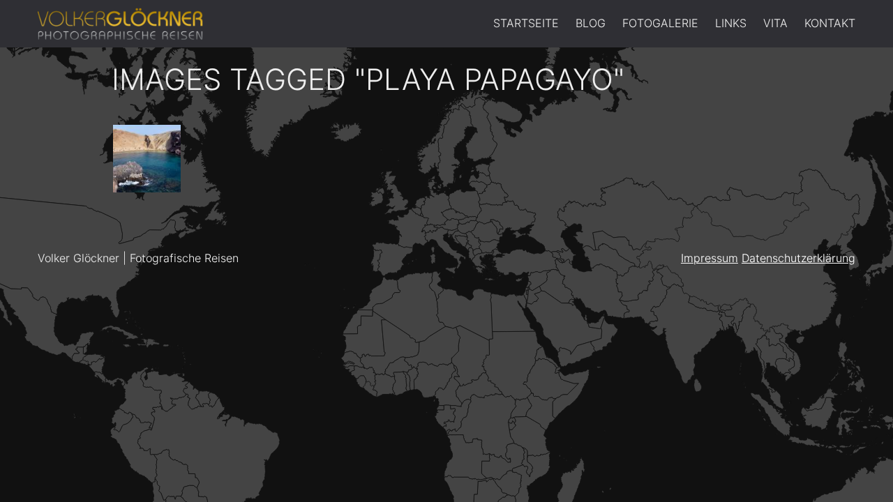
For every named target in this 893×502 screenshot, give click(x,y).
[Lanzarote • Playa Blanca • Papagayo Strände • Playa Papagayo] (147, 158)
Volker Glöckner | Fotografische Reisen (138, 258)
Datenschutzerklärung (798, 258)
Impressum (709, 258)
